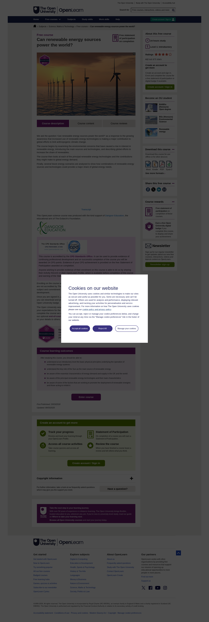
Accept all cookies (80, 328)
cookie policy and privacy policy (96, 309)
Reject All (102, 328)
